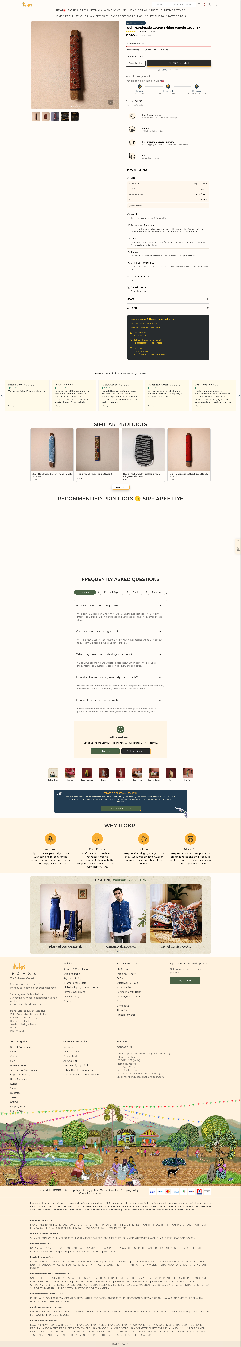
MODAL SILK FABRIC (180, 1264)
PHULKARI (137, 1248)
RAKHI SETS (177, 1224)
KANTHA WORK (39, 1251)
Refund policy (72, 1190)
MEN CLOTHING (138, 10)
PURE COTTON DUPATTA (125, 1311)
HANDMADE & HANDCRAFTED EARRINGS (106, 1331)
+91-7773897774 (140, 343)
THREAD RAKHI (159, 1224)
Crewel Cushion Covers (176, 946)
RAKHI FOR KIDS (195, 1224)
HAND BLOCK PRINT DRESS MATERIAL (174, 1281)
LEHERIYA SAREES (58, 1301)
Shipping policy (129, 1190)
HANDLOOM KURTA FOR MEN (187, 1328)
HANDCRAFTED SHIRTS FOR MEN (149, 1328)
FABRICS (73, 10)
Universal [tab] (85, 592)
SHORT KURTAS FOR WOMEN (178, 1238)
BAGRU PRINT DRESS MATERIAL (172, 1278)
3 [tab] (121, 951)
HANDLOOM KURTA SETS (91, 1324)
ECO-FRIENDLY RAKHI (136, 1224)
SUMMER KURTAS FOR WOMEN (141, 1238)
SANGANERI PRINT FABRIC (122, 1264)
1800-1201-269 (124, 1060)
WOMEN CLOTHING (115, 10)
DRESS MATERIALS (91, 10)
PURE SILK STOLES (58, 1315)
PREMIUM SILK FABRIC (153, 1264)
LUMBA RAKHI (38, 1228)
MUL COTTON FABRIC (143, 1261)
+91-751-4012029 (155, 343)
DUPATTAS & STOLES (173, 10)
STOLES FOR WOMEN (71, 1311)
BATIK (184, 1248)
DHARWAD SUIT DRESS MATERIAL (93, 1281)
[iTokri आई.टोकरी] (26, 4)
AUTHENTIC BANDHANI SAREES (102, 1298)
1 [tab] (117, 951)
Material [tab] (156, 592)
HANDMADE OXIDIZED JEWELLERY (152, 1331)
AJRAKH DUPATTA (178, 1311)
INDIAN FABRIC (39, 1261)
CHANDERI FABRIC (169, 1261)
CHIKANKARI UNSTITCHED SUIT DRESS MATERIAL (58, 1285)
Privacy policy (90, 1190)
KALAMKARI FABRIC (93, 1264)
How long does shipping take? (97, 605)
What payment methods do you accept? (104, 654)
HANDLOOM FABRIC (52, 1264)
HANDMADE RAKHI (41, 1224)
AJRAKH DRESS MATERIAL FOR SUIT (88, 1278)
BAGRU (54, 1251)
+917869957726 (140, 336)
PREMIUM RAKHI (112, 1224)
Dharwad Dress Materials (65, 946)
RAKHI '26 (142, 16)
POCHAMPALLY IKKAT (89, 1251)
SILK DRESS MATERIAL (165, 1285)
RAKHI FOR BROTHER (113, 1228)
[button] (216, 4)
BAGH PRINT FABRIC (90, 1261)
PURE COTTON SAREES (136, 1298)
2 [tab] (119, 951)
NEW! (59, 10)
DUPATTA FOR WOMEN (43, 1311)
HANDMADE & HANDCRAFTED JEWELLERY (55, 1331)
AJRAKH (50, 1248)
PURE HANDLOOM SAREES (46, 1298)
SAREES (153, 10)
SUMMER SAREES (63, 1238)
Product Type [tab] (111, 592)
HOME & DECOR (64, 16)
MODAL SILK (172, 1248)
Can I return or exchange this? (97, 631)
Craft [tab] (135, 592)
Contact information (90, 1193)
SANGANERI (94, 1248)
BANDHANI (64, 1248)
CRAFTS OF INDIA (176, 16)
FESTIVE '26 (157, 16)
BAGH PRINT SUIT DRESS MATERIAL (131, 1278)
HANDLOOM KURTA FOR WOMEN (127, 1324)
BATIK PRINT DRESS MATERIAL (132, 1281)
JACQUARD (78, 1248)
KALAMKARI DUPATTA (153, 1311)
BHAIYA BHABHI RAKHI (62, 1228)
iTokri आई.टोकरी (53, 1190)
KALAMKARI (37, 1248)
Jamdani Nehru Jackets (120, 946)
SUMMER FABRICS (41, 1238)
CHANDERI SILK (154, 1248)
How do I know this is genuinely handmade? (107, 677)
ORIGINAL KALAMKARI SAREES (169, 1298)
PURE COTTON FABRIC (117, 1261)
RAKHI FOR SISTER (88, 1228)
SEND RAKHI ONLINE (66, 1224)
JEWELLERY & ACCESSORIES (92, 16)
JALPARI (139, 101)
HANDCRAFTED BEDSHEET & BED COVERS (65, 1328)
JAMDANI (108, 1248)
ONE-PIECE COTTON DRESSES (104, 1335)
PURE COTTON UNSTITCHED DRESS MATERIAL (84, 1288)
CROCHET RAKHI (90, 1224)
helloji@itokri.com (141, 351)
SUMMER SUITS (112, 1238)
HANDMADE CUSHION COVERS (110, 1328)
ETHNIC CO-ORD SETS (161, 1324)
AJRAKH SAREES (73, 1298)
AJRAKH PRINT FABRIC (63, 1261)
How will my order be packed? (97, 700)
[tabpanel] (65, 916)
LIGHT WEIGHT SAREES (88, 1238)
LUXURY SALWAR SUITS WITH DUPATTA (52, 1324)
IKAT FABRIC (73, 1264)
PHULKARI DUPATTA (97, 1311)
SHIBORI (195, 1248)
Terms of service (109, 1190)
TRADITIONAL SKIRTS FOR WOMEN (65, 1335)
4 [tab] (123, 951)
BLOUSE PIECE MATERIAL (138, 1335)
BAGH (64, 1251)
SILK (71, 1251)
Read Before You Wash (121, 808)
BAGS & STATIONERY (123, 16)
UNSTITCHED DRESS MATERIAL (48, 1278)
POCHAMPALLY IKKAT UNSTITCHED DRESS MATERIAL (119, 1285)
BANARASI (109, 1251)
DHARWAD (122, 1248)
